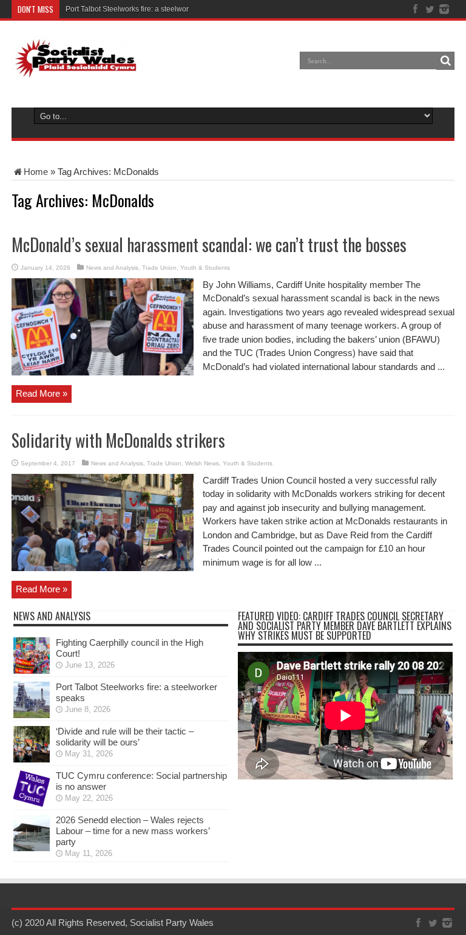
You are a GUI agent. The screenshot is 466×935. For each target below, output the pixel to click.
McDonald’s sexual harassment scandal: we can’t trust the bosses (209, 244)
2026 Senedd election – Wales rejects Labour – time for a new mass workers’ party (132, 831)
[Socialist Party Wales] (77, 69)
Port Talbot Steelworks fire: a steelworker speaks (145, 9)
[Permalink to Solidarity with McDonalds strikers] (103, 568)
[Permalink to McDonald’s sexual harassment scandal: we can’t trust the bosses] (103, 372)
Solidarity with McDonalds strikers (118, 440)
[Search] (445, 61)
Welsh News (202, 463)
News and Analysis (112, 267)
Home (36, 171)
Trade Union (159, 267)
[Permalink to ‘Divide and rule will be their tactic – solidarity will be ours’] (31, 759)
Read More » (41, 393)
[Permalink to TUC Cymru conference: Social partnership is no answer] (31, 803)
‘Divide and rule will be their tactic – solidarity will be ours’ (125, 736)
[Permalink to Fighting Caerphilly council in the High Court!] (31, 670)
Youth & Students (205, 267)
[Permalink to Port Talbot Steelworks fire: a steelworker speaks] (31, 715)
